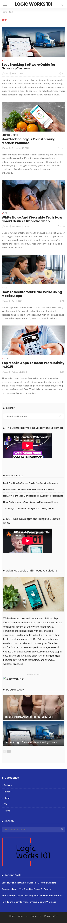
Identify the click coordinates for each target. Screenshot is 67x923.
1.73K (62, 148)
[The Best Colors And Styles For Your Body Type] (33, 707)
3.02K (62, 226)
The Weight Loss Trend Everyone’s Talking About (28, 508)
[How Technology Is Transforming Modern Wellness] (33, 117)
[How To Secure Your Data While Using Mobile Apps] (33, 269)
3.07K (62, 372)
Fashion (8, 785)
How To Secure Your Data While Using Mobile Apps (32, 294)
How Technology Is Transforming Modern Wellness (28, 141)
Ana (6, 73)
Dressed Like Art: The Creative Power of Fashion (28, 489)
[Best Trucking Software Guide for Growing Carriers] (33, 42)
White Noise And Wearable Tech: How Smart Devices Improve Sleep (32, 219)
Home (4, 12)
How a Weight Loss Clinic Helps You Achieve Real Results (33, 495)
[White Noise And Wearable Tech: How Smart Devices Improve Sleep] (33, 195)
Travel (7, 810)
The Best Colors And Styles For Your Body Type (29, 716)
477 (63, 73)
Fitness (6, 135)
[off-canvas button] (5, 4)
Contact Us (36, 916)
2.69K (62, 301)
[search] (61, 4)
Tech (5, 60)
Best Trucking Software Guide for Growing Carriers (28, 66)
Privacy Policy (51, 916)
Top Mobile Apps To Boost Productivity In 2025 (33, 365)
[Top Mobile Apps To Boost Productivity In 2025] (33, 340)
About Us (22, 916)
